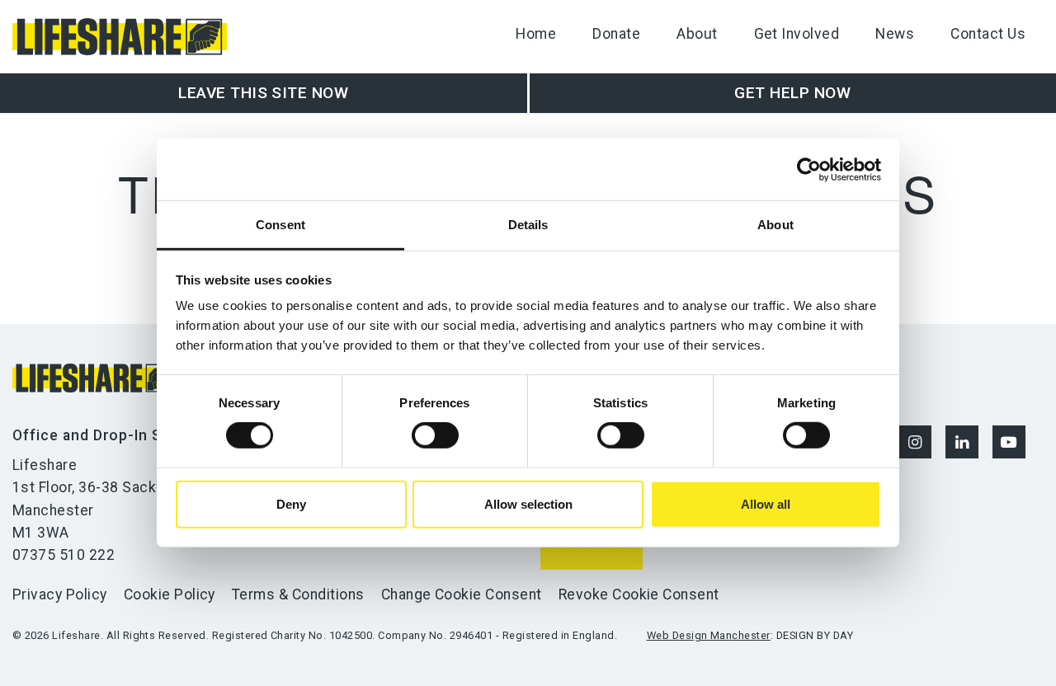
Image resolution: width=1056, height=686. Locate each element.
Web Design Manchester (709, 635)
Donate (616, 34)
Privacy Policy (59, 594)
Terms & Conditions (298, 594)
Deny (291, 504)
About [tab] (775, 225)
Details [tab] (528, 225)
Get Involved (797, 34)
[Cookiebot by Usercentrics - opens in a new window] (809, 169)
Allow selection (528, 504)
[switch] (435, 435)
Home (536, 34)
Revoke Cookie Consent (639, 594)
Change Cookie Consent (461, 594)
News (894, 34)
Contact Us (987, 34)
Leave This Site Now (263, 92)
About (696, 34)
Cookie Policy (169, 594)
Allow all (765, 504)
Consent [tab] (280, 225)
